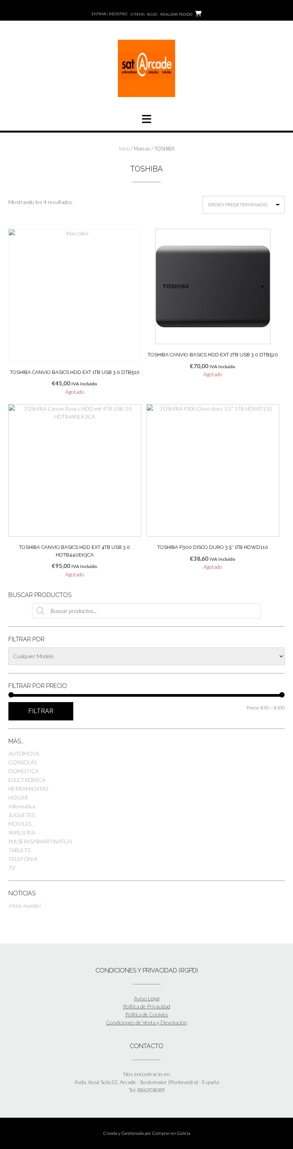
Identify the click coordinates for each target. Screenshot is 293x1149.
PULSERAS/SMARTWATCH (40, 841)
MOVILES (19, 823)
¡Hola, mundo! (24, 905)
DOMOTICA (23, 771)
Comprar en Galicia (171, 1133)
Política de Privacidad (146, 1006)
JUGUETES (21, 815)
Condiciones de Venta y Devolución (146, 1022)
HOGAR (18, 797)
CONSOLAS (22, 762)
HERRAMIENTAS (28, 788)
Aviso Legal (146, 998)
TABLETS (19, 850)
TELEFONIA (22, 859)
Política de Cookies (146, 1014)
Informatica (21, 806)
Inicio (124, 149)
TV (11, 867)
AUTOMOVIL (24, 753)
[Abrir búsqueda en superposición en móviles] (146, 610)
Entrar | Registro (109, 13)
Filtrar (40, 711)
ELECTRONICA (26, 780)
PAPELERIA (21, 832)
